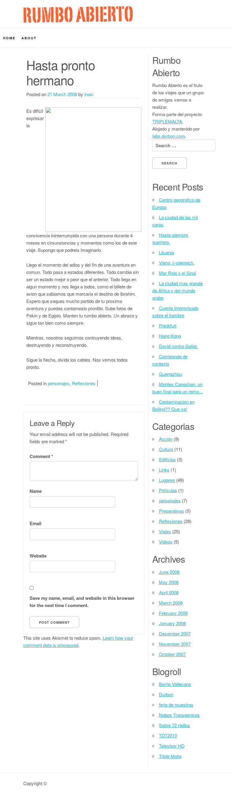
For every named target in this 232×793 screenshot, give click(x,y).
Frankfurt (167, 325)
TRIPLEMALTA (167, 121)
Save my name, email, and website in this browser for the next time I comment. (82, 602)
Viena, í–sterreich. (177, 262)
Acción (165, 439)
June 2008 (169, 572)
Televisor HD (172, 746)
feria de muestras (176, 704)
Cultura (166, 449)
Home (9, 38)
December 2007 (175, 633)
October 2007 (172, 654)
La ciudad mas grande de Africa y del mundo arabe (177, 290)
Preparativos (171, 511)
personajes (58, 383)
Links (164, 469)
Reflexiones (83, 383)
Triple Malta (170, 756)
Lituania (166, 252)
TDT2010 (168, 735)
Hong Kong (170, 336)
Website (38, 555)
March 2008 (170, 603)
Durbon (166, 694)
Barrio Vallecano (175, 684)
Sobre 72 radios (174, 725)
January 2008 (172, 623)
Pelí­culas (168, 490)
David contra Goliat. (178, 346)
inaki (88, 94)
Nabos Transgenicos (179, 715)
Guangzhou (170, 374)
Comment (41, 456)
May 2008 (169, 582)
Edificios (167, 459)
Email (35, 523)
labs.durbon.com (168, 136)
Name (36, 491)
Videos (165, 541)
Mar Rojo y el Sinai (177, 273)
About (29, 38)
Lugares (167, 480)
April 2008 (169, 592)
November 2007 (175, 644)
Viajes (165, 531)
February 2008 (173, 613)
